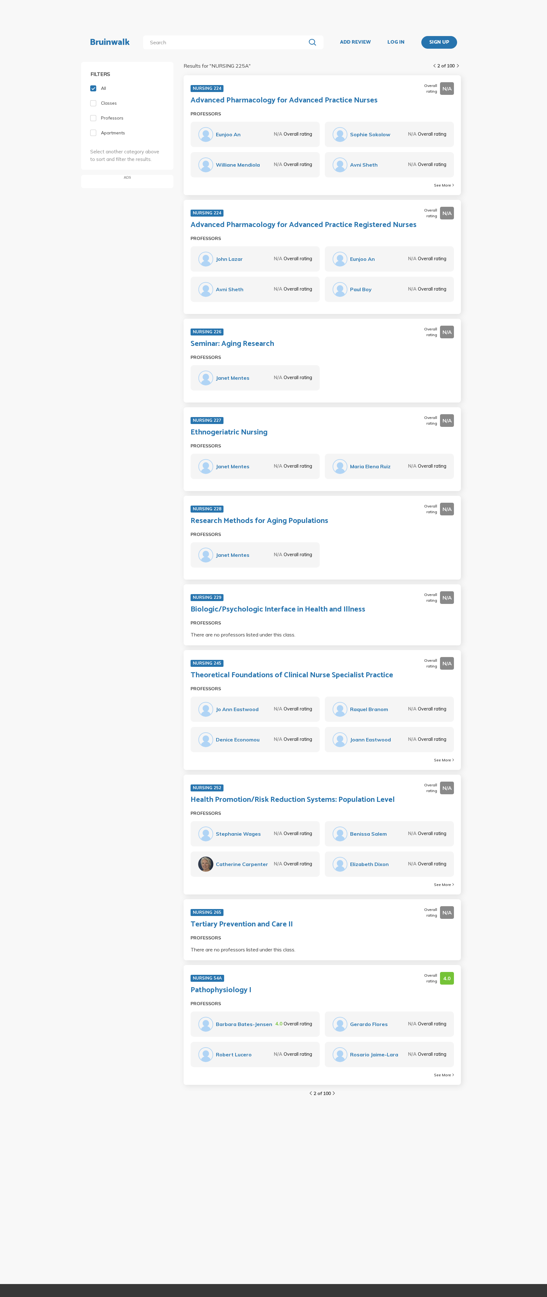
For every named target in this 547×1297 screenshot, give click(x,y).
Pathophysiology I (221, 990)
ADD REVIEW (355, 42)
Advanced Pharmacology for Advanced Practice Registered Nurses (304, 225)
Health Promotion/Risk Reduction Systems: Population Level (293, 800)
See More (442, 185)
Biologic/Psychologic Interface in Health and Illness (278, 609)
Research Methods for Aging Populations (259, 521)
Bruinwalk (110, 42)
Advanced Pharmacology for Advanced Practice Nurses (284, 100)
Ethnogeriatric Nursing (229, 432)
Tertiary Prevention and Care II (242, 924)
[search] (226, 42)
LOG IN (396, 42)
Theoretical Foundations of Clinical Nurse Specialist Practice (292, 675)
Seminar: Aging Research (232, 344)
